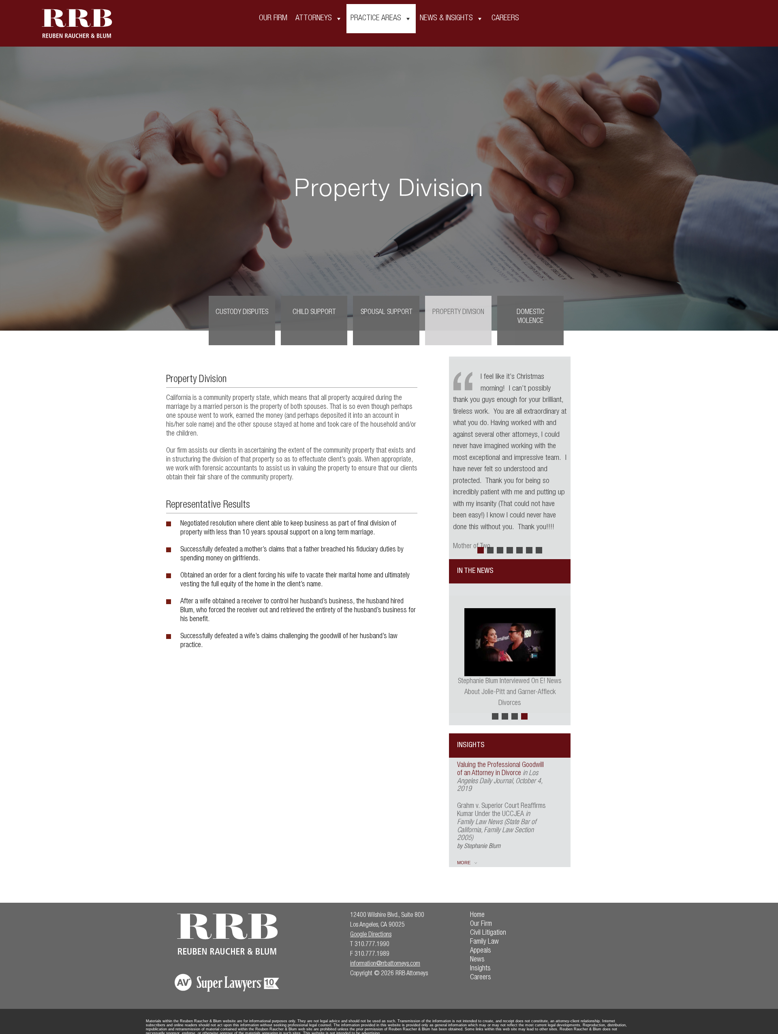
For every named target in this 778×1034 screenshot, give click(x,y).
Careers (505, 19)
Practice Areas (376, 19)
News (477, 960)
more (463, 862)
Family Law (484, 942)
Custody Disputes (242, 312)
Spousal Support (386, 312)
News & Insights (446, 19)
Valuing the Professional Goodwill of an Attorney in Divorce (500, 769)
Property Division (458, 312)
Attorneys (313, 19)
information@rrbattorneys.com (385, 964)
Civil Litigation (488, 933)
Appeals (480, 951)
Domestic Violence (531, 317)
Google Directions (370, 935)
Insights (480, 968)
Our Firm (273, 19)
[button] (480, 550)
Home (477, 915)
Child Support (314, 312)
